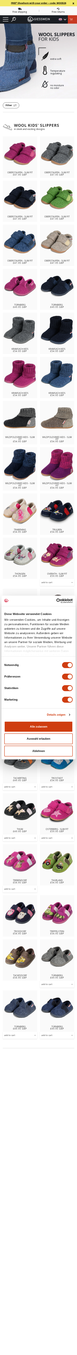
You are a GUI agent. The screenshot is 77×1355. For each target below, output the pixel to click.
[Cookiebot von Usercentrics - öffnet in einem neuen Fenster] (56, 600)
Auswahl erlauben (38, 738)
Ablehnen (38, 751)
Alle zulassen (38, 726)
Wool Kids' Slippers (36, 125)
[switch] (67, 677)
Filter (9, 105)
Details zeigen (56, 714)
